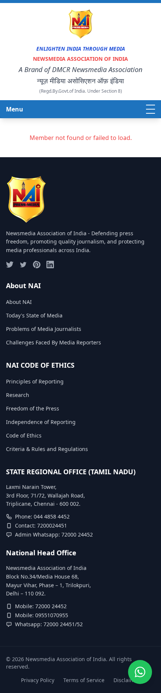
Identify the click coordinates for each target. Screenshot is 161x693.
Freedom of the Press (32, 408)
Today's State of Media (34, 315)
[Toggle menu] (150, 109)
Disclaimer (126, 680)
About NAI (19, 301)
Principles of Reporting (35, 381)
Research (17, 394)
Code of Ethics (24, 435)
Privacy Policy (37, 680)
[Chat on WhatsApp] (140, 668)
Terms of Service (83, 680)
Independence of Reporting (41, 421)
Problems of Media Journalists (43, 328)
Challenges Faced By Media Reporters (53, 342)
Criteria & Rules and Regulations (47, 448)
